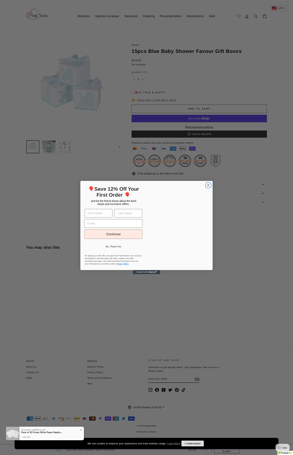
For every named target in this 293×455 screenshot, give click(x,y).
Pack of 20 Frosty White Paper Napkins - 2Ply (42, 432)
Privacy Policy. (123, 267)
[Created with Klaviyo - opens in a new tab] (146, 275)
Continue (113, 237)
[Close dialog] (208, 182)
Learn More (173, 443)
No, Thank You (113, 249)
